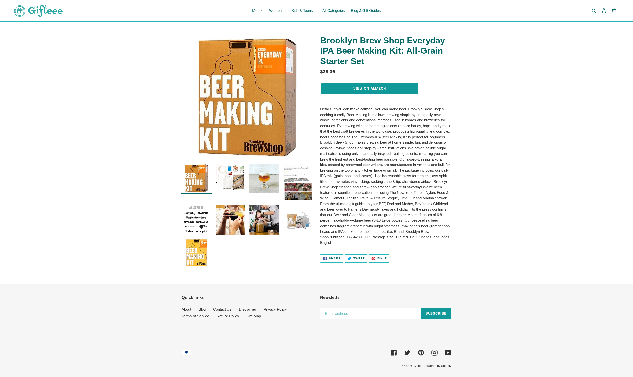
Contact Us (222, 309)
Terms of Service (195, 316)
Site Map (254, 316)
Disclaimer (247, 309)
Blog (202, 309)
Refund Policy (228, 316)
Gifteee (418, 366)
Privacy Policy (275, 309)
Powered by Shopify (437, 366)
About (186, 309)
